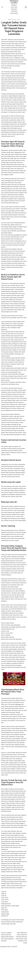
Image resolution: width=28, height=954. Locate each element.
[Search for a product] (2, 7)
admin (18, 19)
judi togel (18, 704)
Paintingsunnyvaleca (14, 2)
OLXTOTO (14, 946)
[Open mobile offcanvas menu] (26, 7)
